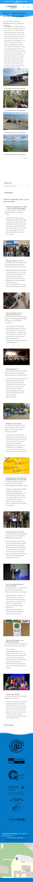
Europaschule (19, 23)
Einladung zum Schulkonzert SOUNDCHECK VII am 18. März (16, 478)
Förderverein (18, 320)
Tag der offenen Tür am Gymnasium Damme (14, 313)
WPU (24, 266)
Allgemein (17, 21)
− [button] (2, 847)
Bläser (25, 318)
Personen (14, 536)
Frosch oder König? (13, 694)
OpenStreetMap (25, 877)
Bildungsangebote (8, 23)
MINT (22, 264)
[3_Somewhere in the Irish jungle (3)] (15, 85)
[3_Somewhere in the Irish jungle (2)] (15, 107)
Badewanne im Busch (13, 423)
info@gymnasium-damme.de (16, 840)
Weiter (25, 158)
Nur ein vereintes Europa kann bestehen (14, 585)
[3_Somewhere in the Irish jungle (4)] (15, 129)
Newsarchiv (9, 192)
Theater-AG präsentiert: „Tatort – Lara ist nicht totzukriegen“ (16, 207)
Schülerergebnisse (10, 212)
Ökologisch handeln (11, 431)
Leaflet (18, 877)
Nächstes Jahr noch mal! (14, 261)
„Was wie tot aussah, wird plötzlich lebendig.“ (15, 641)
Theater (7, 214)
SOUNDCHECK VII (12, 369)
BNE (17, 427)
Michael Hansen (12, 316)
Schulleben (6, 25)
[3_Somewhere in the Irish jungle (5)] (15, 151)
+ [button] (2, 845)
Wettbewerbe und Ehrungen (13, 266)
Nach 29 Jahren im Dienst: (15, 532)
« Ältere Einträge (8, 725)
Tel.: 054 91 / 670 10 (23, 836)
